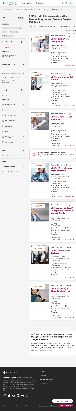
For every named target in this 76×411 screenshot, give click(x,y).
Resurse (40, 3)
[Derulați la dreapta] (74, 26)
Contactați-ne (43, 383)
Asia (5, 95)
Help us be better (66, 405)
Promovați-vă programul (46, 379)
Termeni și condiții (44, 406)
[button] (6, 24)
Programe (27, 3)
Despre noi (42, 375)
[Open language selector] (66, 3)
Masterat (7, 47)
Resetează (21, 18)
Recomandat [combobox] (69, 31)
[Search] (62, 3)
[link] (57, 10)
